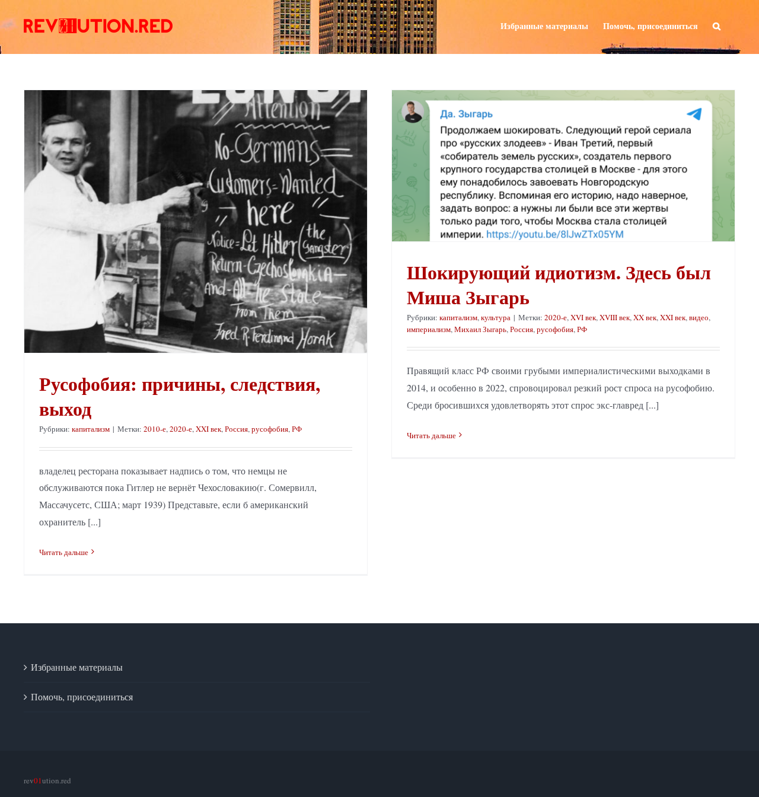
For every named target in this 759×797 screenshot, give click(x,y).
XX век (644, 317)
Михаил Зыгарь (480, 329)
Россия (236, 428)
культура (496, 317)
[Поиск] (716, 25)
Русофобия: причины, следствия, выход (179, 395)
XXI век (208, 428)
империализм (429, 329)
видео (699, 317)
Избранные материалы (77, 667)
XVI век (583, 317)
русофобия (269, 428)
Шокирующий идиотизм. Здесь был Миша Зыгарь (559, 284)
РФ (297, 428)
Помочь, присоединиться (82, 696)
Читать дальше (63, 552)
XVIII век (614, 317)
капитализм (91, 428)
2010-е (154, 428)
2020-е (181, 428)
